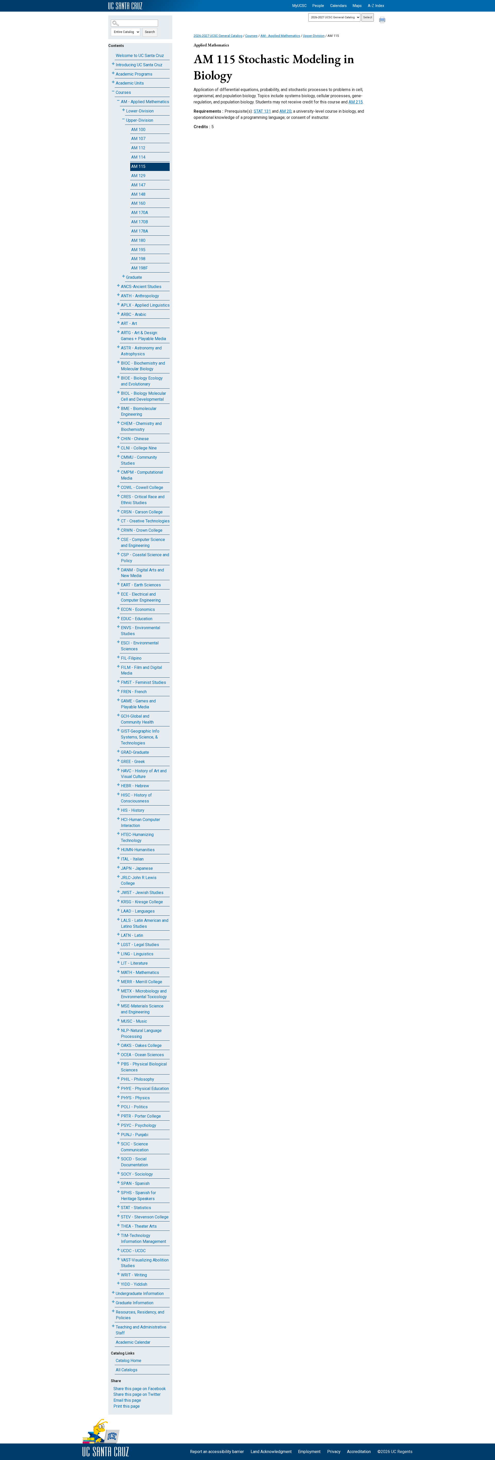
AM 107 (138, 138)
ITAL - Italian (132, 859)
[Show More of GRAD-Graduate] (118, 751)
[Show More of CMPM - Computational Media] (118, 471)
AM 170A (139, 212)
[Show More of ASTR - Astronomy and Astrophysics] (118, 347)
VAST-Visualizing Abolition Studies (145, 1263)
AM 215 (356, 102)
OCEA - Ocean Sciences (142, 1054)
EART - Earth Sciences (141, 585)
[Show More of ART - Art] (118, 322)
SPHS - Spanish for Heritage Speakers (138, 1195)
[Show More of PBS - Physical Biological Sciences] (118, 1063)
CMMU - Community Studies (139, 460)
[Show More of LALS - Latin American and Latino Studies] (118, 919)
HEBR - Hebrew (135, 785)
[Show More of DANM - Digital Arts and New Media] (118, 569)
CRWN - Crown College (141, 530)
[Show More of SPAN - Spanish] (118, 1182)
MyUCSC (299, 6)
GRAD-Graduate (135, 752)
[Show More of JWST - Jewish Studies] (118, 891)
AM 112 (138, 147)
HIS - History (132, 810)
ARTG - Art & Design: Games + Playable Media (143, 335)
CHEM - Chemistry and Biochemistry (141, 426)
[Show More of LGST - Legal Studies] (118, 943)
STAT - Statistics (136, 1207)
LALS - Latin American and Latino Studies (144, 923)
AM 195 (138, 249)
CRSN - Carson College (142, 512)
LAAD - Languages (138, 911)
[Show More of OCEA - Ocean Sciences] (118, 1053)
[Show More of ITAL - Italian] (118, 858)
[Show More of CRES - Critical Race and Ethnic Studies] (118, 495)
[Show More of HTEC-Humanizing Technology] (118, 833)
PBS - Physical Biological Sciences (144, 1067)
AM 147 (138, 185)
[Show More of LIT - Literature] (118, 962)
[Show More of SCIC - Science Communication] (118, 1143)
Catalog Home (128, 1360)
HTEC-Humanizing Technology (137, 837)
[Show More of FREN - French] (118, 690)
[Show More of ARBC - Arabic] (118, 313)
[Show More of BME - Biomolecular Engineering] (118, 407)
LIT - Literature (134, 963)
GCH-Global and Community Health (137, 719)
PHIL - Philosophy (137, 1079)
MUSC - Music (134, 1021)
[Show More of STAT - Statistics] (118, 1206)
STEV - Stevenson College (145, 1217)
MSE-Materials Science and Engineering (142, 1009)
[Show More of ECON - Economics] (118, 608)
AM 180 (138, 240)
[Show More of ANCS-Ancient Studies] (118, 285)
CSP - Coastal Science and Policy (145, 557)
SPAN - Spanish (135, 1183)
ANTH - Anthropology (140, 295)
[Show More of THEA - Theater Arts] (118, 1225)
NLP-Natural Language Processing (141, 1033)
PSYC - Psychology (138, 1125)
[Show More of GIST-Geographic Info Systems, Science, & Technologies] (118, 730)
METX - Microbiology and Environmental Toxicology (144, 994)
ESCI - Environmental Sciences (140, 646)
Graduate (134, 277)
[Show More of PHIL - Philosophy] (118, 1078)
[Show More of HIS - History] (118, 809)
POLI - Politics (134, 1106)
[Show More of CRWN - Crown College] (118, 529)
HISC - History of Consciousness (136, 798)
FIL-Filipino (131, 658)
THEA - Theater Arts (139, 1226)
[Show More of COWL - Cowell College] (118, 486)
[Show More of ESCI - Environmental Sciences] (118, 642)
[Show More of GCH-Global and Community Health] (118, 715)
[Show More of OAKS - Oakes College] (118, 1044)
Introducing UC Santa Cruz (139, 64)
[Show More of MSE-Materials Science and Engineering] (118, 1005)
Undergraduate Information (140, 1293)
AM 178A (139, 231)
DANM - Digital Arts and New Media (142, 573)
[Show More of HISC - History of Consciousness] (118, 794)
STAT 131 (262, 111)
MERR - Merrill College (141, 981)
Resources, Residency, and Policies (140, 1315)
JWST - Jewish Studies (142, 892)
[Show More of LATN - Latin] (118, 934)
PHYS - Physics (135, 1097)
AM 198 (138, 258)
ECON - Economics (138, 609)
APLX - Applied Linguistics (145, 305)
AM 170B (139, 221)
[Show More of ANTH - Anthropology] (118, 295)
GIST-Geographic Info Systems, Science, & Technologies (140, 737)
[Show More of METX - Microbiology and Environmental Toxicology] (118, 990)
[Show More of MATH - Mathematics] (118, 971)
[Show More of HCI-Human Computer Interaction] (118, 818)
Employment (309, 1451)
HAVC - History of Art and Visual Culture (144, 773)
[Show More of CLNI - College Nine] (118, 447)
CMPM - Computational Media (142, 475)
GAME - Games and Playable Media (138, 704)
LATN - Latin (132, 935)
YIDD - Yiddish (134, 1284)
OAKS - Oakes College (141, 1045)
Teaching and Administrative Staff (141, 1330)
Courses (123, 92)
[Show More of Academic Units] (113, 82)
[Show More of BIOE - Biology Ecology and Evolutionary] (118, 377)
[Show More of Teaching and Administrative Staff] (113, 1326)
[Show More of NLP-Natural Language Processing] (118, 1029)
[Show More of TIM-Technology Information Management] (118, 1234)
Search (150, 32)
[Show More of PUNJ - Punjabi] (118, 1133)
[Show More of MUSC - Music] (118, 1020)
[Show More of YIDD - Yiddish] (118, 1283)
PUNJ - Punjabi (134, 1134)
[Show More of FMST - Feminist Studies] (118, 681)
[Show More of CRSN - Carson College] (118, 511)
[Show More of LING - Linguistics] (118, 953)
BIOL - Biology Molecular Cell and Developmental (143, 396)
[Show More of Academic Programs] (113, 73)
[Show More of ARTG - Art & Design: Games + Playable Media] (118, 331)
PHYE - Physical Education (145, 1088)
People (318, 6)
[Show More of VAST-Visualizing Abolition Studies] (118, 1259)
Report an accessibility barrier (217, 1451)
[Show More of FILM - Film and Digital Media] (118, 666)
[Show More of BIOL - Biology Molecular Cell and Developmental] (118, 392)
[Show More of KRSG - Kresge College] (118, 901)
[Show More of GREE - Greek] (118, 760)
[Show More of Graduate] (123, 276)
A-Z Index (376, 6)
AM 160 (138, 203)
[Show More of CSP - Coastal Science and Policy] (118, 553)
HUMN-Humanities (138, 849)
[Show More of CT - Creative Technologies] (118, 520)
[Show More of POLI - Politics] (118, 1106)
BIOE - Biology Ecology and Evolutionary (142, 381)
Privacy (334, 1451)
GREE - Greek (133, 761)
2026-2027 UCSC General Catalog (218, 36)
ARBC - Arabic (133, 314)
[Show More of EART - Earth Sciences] (118, 584)
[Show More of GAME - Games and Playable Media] (118, 700)
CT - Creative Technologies (145, 521)
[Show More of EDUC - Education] (118, 617)
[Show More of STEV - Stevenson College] (118, 1216)
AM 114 (138, 157)
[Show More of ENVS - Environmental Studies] (118, 626)
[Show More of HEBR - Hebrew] (118, 785)
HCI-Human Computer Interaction (140, 822)
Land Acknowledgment (271, 1451)
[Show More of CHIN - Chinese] (118, 437)
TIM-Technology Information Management (143, 1238)
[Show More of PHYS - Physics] (118, 1097)
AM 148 (138, 194)
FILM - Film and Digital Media (141, 670)
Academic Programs (134, 74)
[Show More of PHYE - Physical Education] (118, 1087)
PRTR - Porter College (141, 1116)
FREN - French (134, 691)
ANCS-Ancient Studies (141, 286)
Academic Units (130, 83)
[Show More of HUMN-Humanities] (118, 848)
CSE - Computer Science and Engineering (143, 542)
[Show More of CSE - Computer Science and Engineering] (118, 538)
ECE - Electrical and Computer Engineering (141, 597)
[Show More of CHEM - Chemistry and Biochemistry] (118, 422)
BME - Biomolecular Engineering (138, 411)
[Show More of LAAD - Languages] (118, 910)
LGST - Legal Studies (140, 944)
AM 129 (138, 175)
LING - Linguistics (137, 954)
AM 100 (138, 129)
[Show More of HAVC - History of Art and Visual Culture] (118, 770)
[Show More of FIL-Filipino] (118, 657)
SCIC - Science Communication (134, 1147)
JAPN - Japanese (137, 868)
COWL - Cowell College (142, 487)
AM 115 (138, 166)
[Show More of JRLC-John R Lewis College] (118, 876)
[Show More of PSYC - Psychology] (118, 1124)
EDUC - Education (136, 618)
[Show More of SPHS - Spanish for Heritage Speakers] (118, 1191)
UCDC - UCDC (133, 1250)
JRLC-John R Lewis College (138, 880)
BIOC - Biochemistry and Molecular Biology (143, 366)
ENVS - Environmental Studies (140, 630)
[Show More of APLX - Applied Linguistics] (118, 304)
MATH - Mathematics (140, 972)
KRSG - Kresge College (142, 901)
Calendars (338, 6)
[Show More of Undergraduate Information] (113, 1292)
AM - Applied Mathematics (145, 101)
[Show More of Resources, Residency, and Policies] (113, 1311)
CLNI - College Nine (139, 448)
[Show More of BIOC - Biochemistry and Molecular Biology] (118, 362)
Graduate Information (134, 1302)
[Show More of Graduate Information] (113, 1302)
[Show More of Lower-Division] (123, 110)
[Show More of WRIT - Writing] (118, 1274)
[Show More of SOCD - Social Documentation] (118, 1158)
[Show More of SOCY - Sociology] (118, 1173)
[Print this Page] (383, 20)
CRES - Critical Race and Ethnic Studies (142, 499)
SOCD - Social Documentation (134, 1161)
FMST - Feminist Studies (143, 682)
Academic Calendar (133, 1342)
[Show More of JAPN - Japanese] (118, 867)
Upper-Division (139, 120)
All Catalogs (126, 1369)
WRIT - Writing (134, 1275)
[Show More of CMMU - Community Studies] (118, 456)
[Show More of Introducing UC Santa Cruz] (113, 64)
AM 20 (285, 111)
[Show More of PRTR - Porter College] (118, 1115)
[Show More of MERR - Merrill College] (118, 980)
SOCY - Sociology (137, 1174)
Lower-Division (140, 111)
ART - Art (129, 323)
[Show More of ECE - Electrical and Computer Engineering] (118, 593)
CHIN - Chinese (135, 438)
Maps (357, 6)
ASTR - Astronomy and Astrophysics (141, 351)
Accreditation (359, 1451)
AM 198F (139, 268)
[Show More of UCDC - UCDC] (118, 1249)
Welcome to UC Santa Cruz (140, 55)
